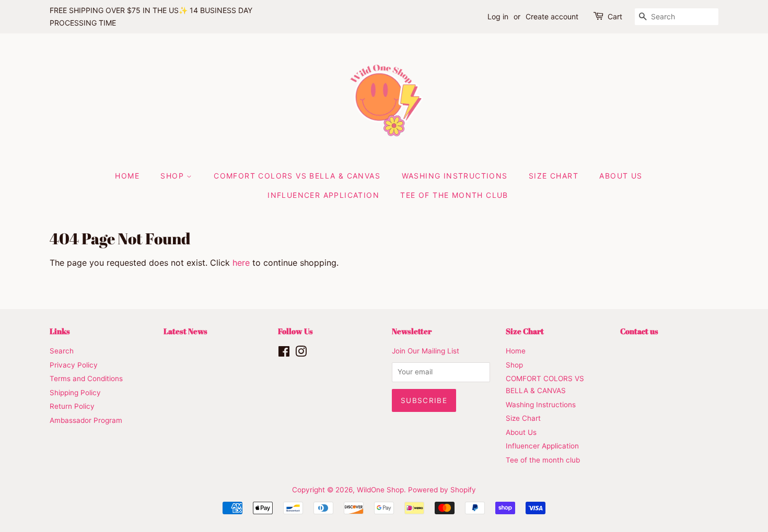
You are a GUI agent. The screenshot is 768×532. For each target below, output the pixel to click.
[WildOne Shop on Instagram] (301, 353)
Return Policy (72, 406)
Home (127, 175)
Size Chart (553, 175)
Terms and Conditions (86, 378)
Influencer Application (323, 195)
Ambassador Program (86, 420)
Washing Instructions (455, 175)
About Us (620, 175)
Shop (173, 175)
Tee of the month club (454, 195)
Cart (615, 16)
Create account (552, 16)
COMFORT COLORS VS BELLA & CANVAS (297, 175)
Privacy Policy (74, 365)
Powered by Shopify (442, 490)
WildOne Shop (380, 490)
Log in (497, 16)
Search (62, 351)
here (241, 262)
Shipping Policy (75, 392)
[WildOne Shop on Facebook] (284, 353)
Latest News (185, 331)
